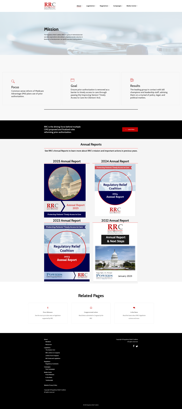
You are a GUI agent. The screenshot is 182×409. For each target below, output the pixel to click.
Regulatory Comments (52, 364)
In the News (49, 377)
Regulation (47, 361)
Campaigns (47, 367)
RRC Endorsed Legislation (53, 358)
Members (48, 341)
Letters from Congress (52, 355)
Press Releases (50, 374)
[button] (130, 129)
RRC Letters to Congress (53, 352)
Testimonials (49, 380)
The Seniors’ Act (50, 350)
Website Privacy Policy (50, 385)
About (46, 339)
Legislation (47, 347)
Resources (49, 344)
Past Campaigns (50, 369)
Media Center (48, 372)
